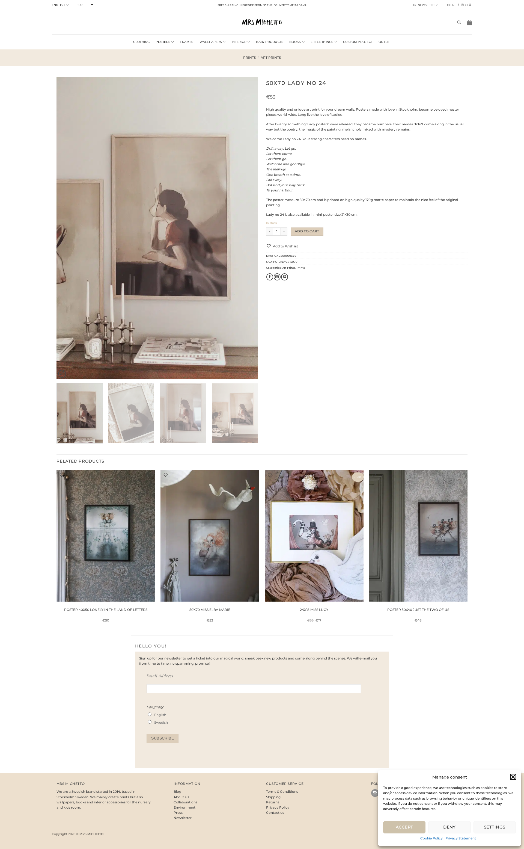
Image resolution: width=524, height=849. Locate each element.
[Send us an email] (466, 5)
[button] (513, 777)
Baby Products (269, 42)
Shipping (273, 797)
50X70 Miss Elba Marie (209, 610)
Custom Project (358, 42)
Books (295, 42)
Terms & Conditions (282, 791)
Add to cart (307, 231)
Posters (163, 42)
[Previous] (67, 228)
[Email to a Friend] (277, 276)
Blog (177, 791)
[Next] (247, 228)
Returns (272, 802)
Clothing (141, 42)
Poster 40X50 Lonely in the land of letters (105, 610)
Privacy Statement (460, 838)
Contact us (275, 812)
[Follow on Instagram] (462, 5)
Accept (404, 827)
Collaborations (185, 802)
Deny (449, 827)
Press (178, 812)
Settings (494, 827)
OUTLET (385, 42)
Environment (184, 807)
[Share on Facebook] (269, 276)
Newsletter (183, 818)
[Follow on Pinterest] (470, 5)
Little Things (322, 42)
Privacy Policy (277, 807)
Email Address (160, 675)
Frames (186, 42)
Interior (238, 42)
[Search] (459, 22)
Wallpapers (211, 42)
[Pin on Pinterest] (284, 276)
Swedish (161, 722)
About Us (181, 797)
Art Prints (271, 57)
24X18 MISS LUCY (314, 610)
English (58, 5)
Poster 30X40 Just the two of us (418, 610)
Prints (249, 57)
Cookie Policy (431, 838)
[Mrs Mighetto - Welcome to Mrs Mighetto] (262, 22)
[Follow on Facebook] (458, 5)
